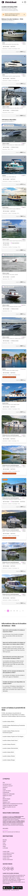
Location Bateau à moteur (8, 853)
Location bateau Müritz (8, 721)
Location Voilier (6, 851)
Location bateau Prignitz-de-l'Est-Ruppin (13, 736)
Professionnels (6, 792)
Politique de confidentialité (8, 793)
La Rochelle (5, 848)
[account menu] (25, 2)
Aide (4, 782)
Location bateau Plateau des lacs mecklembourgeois (11, 731)
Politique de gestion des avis (9, 806)
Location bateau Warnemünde (10, 748)
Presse (4, 789)
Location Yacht (6, 858)
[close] (24, 15)
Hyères (4, 841)
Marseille (5, 839)
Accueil (3, 8)
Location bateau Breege (9, 760)
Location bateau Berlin (8, 752)
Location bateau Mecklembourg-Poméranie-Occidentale (14, 726)
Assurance (5, 787)
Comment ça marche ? (8, 785)
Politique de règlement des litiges (10, 805)
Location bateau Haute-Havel (10, 740)
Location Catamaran (7, 854)
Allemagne (14, 8)
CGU (4, 797)
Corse (4, 843)
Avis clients (5, 828)
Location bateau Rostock (9, 744)
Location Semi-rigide (7, 856)
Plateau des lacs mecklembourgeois (8, 10)
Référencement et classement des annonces (12, 803)
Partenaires (5, 800)
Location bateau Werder (9, 756)
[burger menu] (22, 2)
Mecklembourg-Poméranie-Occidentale (9, 9)
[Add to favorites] (25, 24)
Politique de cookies (7, 795)
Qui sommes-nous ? (7, 784)
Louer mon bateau (7, 790)
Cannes (4, 844)
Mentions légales (6, 798)
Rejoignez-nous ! (6, 802)
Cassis (4, 846)
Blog (4, 808)
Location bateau (8, 8)
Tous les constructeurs (8, 859)
